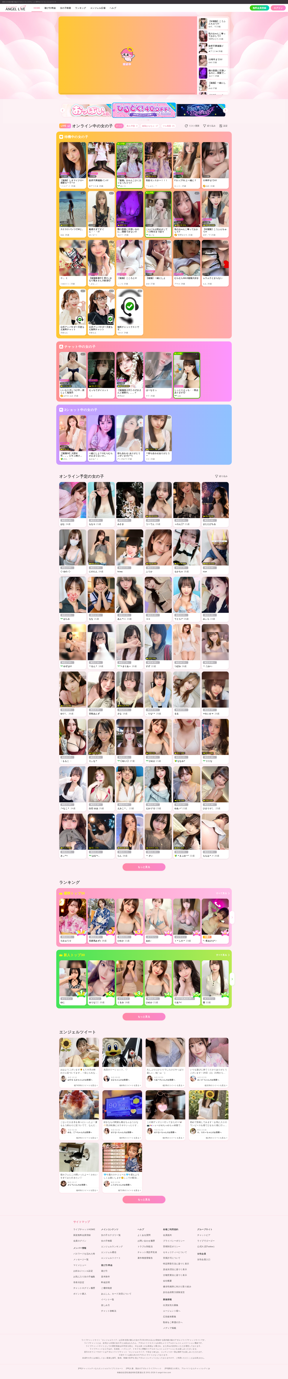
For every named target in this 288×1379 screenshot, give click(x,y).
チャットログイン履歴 (84, 1288)
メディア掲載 (169, 1328)
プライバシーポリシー (174, 1241)
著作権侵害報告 (145, 1258)
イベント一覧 (107, 1299)
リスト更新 (194, 126)
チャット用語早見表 (147, 1252)
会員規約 (167, 1235)
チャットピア (203, 1235)
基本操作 (105, 1276)
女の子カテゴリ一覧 (111, 1235)
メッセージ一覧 (80, 1259)
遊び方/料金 (50, 8)
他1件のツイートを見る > (216, 1138)
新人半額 (132, 126)
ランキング (80, 8)
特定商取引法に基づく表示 (176, 1263)
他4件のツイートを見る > (130, 1138)
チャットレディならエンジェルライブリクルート (102, 1368)
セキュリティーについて (175, 1252)
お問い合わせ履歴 (146, 1241)
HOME (37, 8)
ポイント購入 (79, 1294)
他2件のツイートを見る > (173, 1085)
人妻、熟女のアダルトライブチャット (146, 1368)
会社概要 (167, 1281)
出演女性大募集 (170, 1305)
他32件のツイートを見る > (216, 1085)
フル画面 (169, 126)
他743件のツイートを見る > (86, 1085)
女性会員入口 (203, 1259)
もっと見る (144, 867)
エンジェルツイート (111, 1258)
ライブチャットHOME (84, 1229)
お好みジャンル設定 (83, 1271)
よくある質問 (144, 1235)
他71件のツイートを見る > (129, 1190)
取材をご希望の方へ (173, 1322)
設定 (225, 126)
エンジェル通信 (108, 1252)
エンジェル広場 (97, 8)
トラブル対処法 (145, 1246)
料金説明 (105, 1282)
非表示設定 (78, 1282)
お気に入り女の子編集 (84, 1276)
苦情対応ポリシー (171, 1246)
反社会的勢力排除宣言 (174, 1292)
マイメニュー (79, 1265)
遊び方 (104, 1271)
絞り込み (211, 126)
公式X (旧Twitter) (205, 1246)
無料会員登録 (259, 8)
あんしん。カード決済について (116, 1294)
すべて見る (221, 893)
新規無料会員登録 (82, 1235)
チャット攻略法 (108, 1311)
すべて (119, 126)
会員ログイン (79, 1241)
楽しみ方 (105, 1305)
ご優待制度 (106, 1288)
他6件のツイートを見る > (130, 1085)
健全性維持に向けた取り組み (177, 1286)
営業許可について (171, 1258)
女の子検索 (65, 8)
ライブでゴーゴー (206, 1241)
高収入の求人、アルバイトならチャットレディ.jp (189, 1368)
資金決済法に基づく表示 (175, 1269)
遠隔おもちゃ (150, 126)
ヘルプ (113, 8)
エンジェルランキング (112, 1246)
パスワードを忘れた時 (84, 1254)
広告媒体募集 (169, 1316)
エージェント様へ (171, 1311)
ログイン (278, 8)
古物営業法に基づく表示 (175, 1275)
